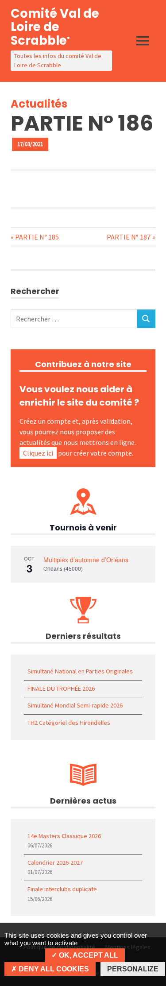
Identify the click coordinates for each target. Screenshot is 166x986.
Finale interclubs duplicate (62, 889)
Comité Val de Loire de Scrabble (55, 27)
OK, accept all (87, 955)
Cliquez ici (38, 453)
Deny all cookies (53, 969)
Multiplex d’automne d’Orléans (85, 559)
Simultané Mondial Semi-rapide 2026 (75, 705)
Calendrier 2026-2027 (55, 862)
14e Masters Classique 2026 (64, 836)
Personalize (132, 969)
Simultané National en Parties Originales (80, 671)
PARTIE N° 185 (37, 236)
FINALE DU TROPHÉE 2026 (61, 688)
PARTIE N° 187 (129, 236)
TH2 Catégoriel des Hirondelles (68, 723)
